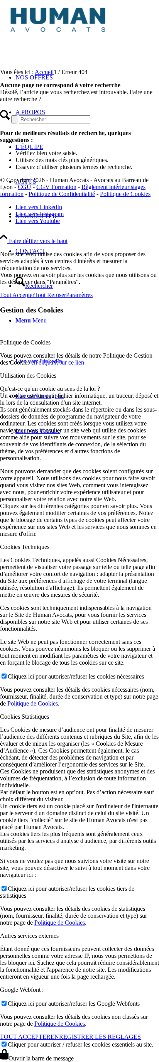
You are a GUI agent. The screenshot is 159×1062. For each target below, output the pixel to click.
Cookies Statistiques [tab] (24, 716)
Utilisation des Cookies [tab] (28, 375)
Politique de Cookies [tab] (25, 342)
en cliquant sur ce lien (57, 362)
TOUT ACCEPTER (25, 1036)
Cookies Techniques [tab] (24, 547)
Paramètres (79, 295)
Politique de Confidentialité (62, 194)
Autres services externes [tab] (29, 935)
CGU (24, 187)
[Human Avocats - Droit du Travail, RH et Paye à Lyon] (58, 36)
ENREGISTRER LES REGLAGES (96, 1036)
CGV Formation (56, 187)
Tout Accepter (17, 295)
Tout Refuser (50, 295)
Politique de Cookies (125, 194)
